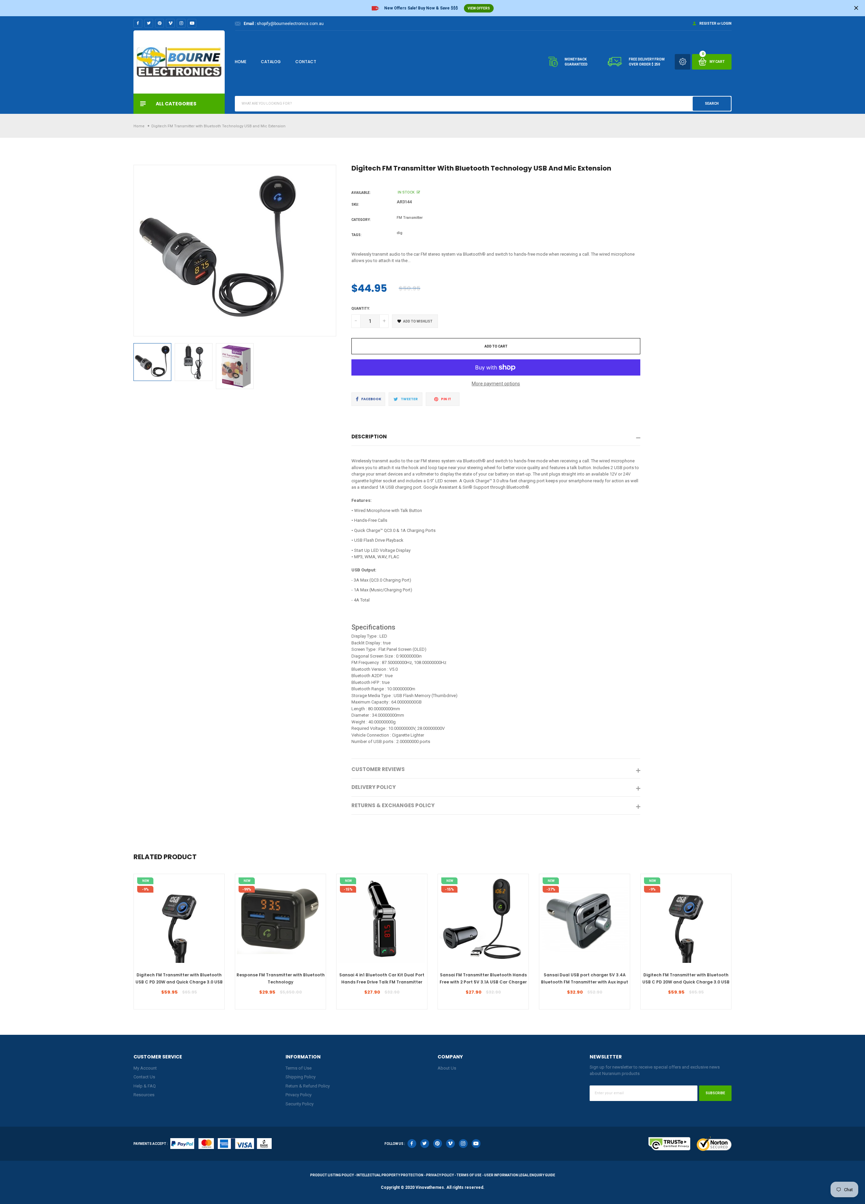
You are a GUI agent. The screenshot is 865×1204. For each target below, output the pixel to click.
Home (240, 62)
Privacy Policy (299, 1094)
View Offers (479, 8)
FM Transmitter (410, 217)
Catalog (271, 62)
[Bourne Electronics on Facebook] (137, 23)
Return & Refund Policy (308, 1085)
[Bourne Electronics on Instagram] (181, 23)
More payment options (496, 383)
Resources (143, 1094)
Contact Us (144, 1076)
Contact (305, 62)
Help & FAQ (144, 1085)
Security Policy (300, 1103)
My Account (145, 1068)
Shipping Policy (301, 1076)
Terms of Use (299, 1068)
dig (399, 233)
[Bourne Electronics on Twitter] (148, 23)
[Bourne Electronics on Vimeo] (170, 23)
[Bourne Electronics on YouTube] (192, 23)
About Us (447, 1068)
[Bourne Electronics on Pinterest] (159, 23)
